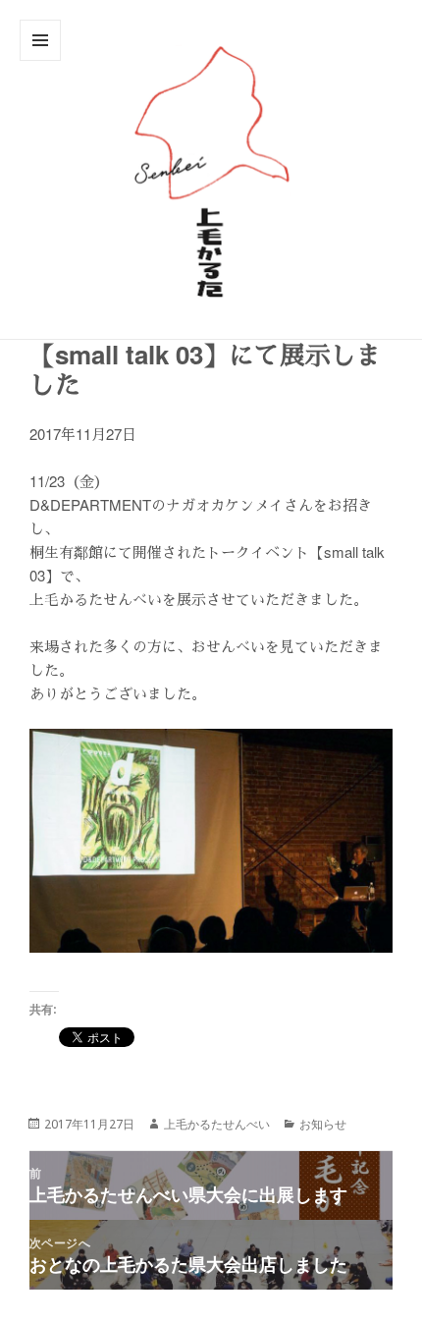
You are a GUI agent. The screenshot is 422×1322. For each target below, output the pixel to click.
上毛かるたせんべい (217, 1124)
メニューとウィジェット (40, 60)
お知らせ (322, 1124)
